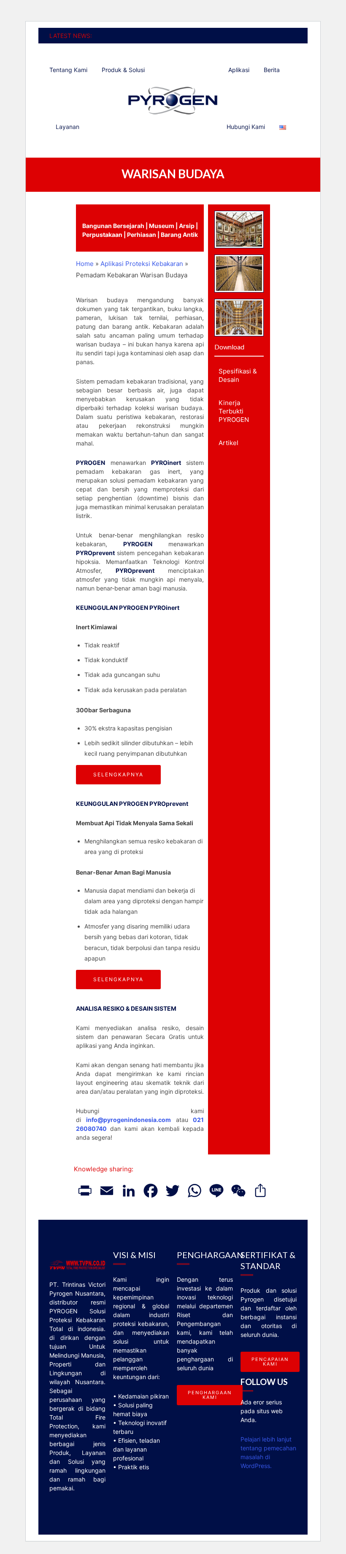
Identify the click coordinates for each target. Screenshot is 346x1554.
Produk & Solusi (123, 69)
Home (85, 264)
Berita (272, 69)
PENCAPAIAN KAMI (270, 1361)
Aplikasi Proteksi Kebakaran (141, 264)
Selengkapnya (118, 774)
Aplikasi (238, 69)
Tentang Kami (68, 69)
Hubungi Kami (246, 126)
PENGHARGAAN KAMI (210, 1395)
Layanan (67, 126)
